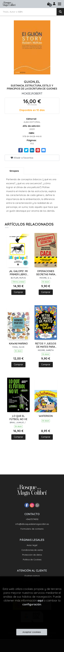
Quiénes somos (32, 575)
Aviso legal (32, 545)
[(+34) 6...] (37, 505)
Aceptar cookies (32, 632)
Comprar (18, 292)
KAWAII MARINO (18, 343)
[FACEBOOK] (26, 505)
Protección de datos (32, 554)
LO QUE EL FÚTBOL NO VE (18, 417)
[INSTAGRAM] (32, 505)
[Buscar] (60, 11)
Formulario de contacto (32, 529)
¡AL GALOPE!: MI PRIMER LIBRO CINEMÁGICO (18, 273)
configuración (31, 604)
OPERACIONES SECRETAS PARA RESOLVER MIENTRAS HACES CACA (45, 273)
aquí (40, 600)
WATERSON (46, 415)
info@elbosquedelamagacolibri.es (32, 524)
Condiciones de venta (32, 550)
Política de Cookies (32, 559)
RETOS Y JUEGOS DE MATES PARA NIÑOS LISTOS (45, 345)
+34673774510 (32, 519)
